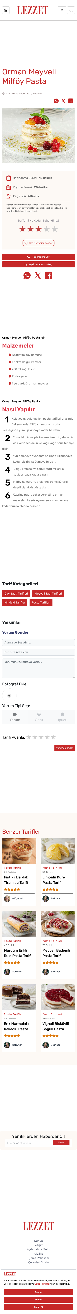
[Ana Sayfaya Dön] (38, 1226)
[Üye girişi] (62, 10)
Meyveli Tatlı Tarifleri (48, 593)
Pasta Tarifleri (41, 602)
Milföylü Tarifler (14, 602)
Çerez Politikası (38, 1258)
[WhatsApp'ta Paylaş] (56, 101)
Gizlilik (38, 1253)
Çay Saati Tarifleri (16, 593)
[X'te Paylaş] (63, 101)
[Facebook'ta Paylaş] (70, 101)
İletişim (38, 1245)
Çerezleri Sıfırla (38, 1262)
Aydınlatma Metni (38, 1249)
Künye (38, 1240)
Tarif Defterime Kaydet (40, 243)
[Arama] (71, 10)
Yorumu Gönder (64, 748)
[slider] (38, 229)
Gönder (61, 1142)
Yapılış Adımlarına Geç (40, 264)
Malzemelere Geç (40, 256)
